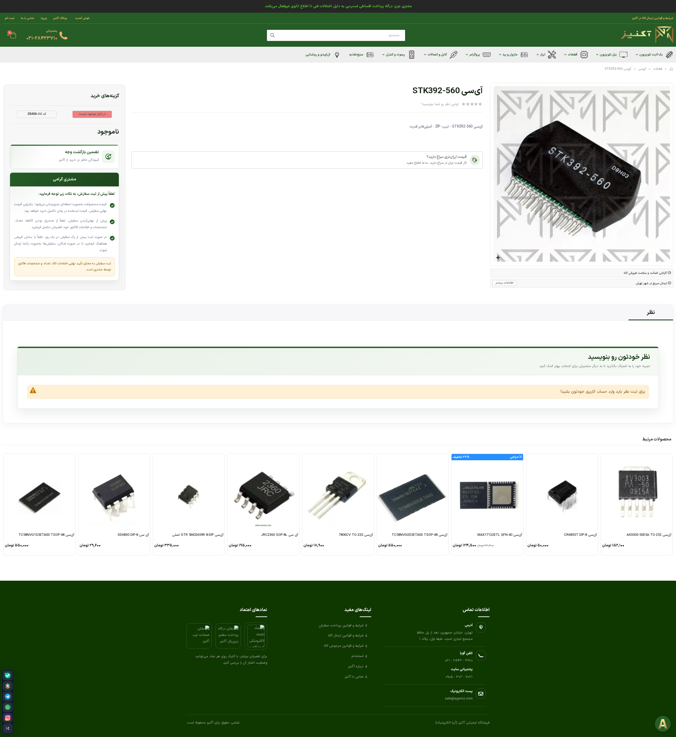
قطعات (657, 69)
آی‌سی (642, 69)
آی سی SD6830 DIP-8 (133, 535)
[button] (498, 257)
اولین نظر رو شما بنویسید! (439, 104)
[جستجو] (272, 35)
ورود (44, 18)
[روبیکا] (7, 686)
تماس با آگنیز (354, 676)
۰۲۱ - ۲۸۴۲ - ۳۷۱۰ (459, 660)
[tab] (650, 312)
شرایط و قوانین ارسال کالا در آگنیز (652, 18)
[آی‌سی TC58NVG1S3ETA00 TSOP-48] (39, 493)
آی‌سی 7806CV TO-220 (356, 535)
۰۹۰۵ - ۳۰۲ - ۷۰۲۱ (459, 677)
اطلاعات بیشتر (504, 283)
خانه (671, 69)
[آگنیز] (647, 35)
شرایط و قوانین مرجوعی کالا (344, 646)
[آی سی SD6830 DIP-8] (114, 493)
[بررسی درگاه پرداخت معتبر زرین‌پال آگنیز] (228, 636)
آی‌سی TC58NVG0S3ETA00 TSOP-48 (419, 535)
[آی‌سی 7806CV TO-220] (338, 493)
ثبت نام (10, 18)
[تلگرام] (7, 696)
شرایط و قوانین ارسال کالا (346, 635)
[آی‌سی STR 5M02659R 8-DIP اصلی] (189, 493)
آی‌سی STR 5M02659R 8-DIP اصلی (197, 535)
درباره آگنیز (356, 666)
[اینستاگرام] (7, 717)
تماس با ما (27, 18)
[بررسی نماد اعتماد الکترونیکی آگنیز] (256, 636)
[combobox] (336, 35)
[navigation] (8, 701)
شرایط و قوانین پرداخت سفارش (341, 625)
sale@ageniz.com (459, 698)
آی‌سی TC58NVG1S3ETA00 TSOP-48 (46, 535)
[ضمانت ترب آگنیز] (199, 636)
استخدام (357, 656)
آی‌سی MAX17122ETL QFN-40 (499, 535)
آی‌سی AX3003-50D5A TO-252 (649, 535)
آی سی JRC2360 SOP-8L (279, 535)
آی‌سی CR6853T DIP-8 (580, 535)
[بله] (7, 675)
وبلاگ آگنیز (60, 18)
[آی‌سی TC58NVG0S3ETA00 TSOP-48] (413, 493)
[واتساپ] (7, 707)
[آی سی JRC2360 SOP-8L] (263, 493)
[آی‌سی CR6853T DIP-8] (562, 493)
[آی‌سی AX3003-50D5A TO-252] (637, 493)
